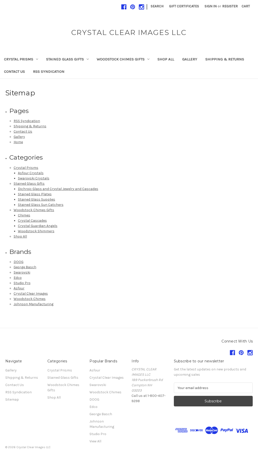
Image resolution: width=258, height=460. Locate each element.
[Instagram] (141, 7)
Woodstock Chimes (30, 299)
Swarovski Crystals (33, 178)
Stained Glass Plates (35, 194)
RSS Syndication (48, 71)
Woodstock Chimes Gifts (121, 59)
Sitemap (12, 399)
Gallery (189, 59)
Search (157, 6)
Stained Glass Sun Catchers (40, 205)
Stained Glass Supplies (36, 199)
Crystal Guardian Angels (37, 226)
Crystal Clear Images (31, 293)
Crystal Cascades (32, 220)
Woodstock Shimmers (36, 231)
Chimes (24, 215)
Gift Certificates (184, 6)
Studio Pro (22, 283)
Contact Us (14, 71)
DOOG (18, 262)
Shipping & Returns (224, 59)
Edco (18, 278)
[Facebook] (123, 7)
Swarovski (22, 272)
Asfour (19, 288)
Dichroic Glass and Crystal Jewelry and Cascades (58, 189)
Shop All (165, 59)
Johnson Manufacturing (33, 304)
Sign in (211, 6)
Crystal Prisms (18, 59)
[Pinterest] (132, 7)
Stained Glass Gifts (65, 59)
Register (230, 6)
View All (95, 441)
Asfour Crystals (31, 173)
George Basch (25, 267)
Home (18, 142)
